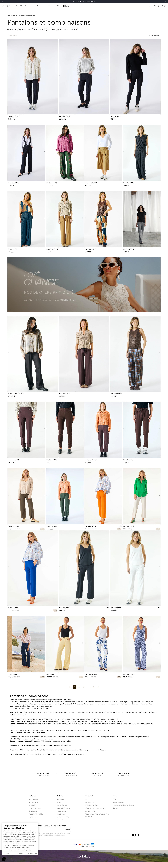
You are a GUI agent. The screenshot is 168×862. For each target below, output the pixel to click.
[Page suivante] (98, 687)
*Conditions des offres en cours (95, 808)
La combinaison (16, 737)
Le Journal (32, 805)
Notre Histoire (33, 799)
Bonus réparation (90, 811)
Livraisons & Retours (91, 805)
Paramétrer (20, 853)
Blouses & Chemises (63, 808)
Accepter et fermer (32, 853)
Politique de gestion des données (123, 805)
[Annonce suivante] (165, 2)
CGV (114, 799)
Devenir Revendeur (35, 808)
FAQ (86, 799)
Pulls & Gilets (61, 814)
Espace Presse (33, 817)
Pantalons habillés (39, 29)
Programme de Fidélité (36, 814)
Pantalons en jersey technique (67, 29)
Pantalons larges (25, 29)
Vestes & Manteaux (63, 817)
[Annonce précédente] (2, 2)
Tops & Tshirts (61, 811)
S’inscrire (67, 830)
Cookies (115, 808)
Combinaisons (51, 29)
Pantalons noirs (13, 29)
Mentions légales (118, 802)
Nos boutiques (33, 802)
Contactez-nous (90, 802)
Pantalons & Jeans (62, 805)
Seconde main (33, 820)
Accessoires (61, 820)
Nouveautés (60, 799)
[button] (23, 5)
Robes (59, 802)
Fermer (8, 853)
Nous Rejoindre (33, 811)
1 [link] (74, 687)
